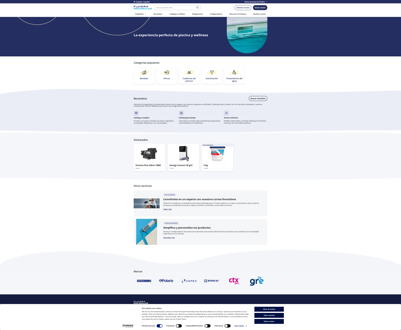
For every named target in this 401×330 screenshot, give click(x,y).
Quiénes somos (259, 14)
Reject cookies (269, 321)
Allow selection (269, 315)
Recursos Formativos (237, 14)
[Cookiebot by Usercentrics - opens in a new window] (128, 325)
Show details (239, 326)
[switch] (179, 325)
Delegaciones (197, 14)
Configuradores (216, 14)
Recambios (158, 14)
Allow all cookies (269, 309)
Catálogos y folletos (177, 14)
